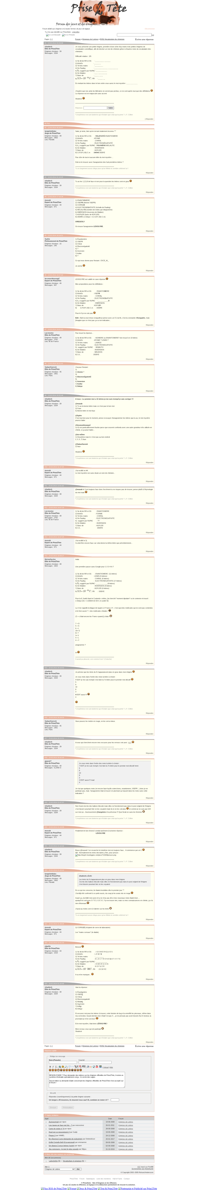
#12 (46, 507)
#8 (45, 363)
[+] (153, 35)
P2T (139, 1167)
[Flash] (88, 1066)
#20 (46, 827)
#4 (45, 196)
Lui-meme (49, 333)
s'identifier (75, 32)
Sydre (47, 239)
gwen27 (48, 761)
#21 (46, 846)
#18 (46, 757)
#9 (45, 395)
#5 (45, 235)
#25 (46, 983)
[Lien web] (60, 1066)
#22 (46, 870)
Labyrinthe (53, 1161)
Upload (105, 1067)
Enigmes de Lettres (90, 39)
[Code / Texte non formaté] (72, 1066)
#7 (45, 329)
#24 (46, 943)
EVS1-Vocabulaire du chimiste (112, 39)
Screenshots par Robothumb (142, 1169)
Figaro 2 (52, 1135)
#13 (46, 537)
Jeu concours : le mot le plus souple (63, 1149)
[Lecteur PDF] (80, 1066)
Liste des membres (104, 1179)
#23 (46, 924)
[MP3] (94, 1067)
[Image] (63, 1066)
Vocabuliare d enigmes (72, 1161)
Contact (127, 1179)
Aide (111, 1067)
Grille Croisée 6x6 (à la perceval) (62, 1142)
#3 (45, 177)
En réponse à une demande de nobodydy (65, 1139)
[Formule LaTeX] (76, 1066)
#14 (46, 556)
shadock (48, 47)
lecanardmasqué (52, 279)
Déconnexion (150, 29)
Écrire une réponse (144, 39)
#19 (46, 802)
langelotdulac (50, 131)
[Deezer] (91, 1066)
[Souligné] (56, 1066)
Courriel (81, 1060)
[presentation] (78, 71)
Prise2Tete (74, 1179)
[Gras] (50, 1066)
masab (48, 200)
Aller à (47, 1167)
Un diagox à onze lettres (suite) (61, 1146)
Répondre (149, 119)
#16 (46, 717)
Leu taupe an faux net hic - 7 (60, 1125)
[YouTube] (97, 1066)
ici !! (129, 742)
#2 (45, 127)
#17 (46, 738)
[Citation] (69, 1066)
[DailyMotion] (100, 1066)
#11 (46, 486)
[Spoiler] (83, 1066)
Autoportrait (54, 1122)
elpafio (48, 946)
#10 (46, 467)
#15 (46, 668)
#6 (45, 275)
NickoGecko (50, 559)
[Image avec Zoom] (66, 1066)
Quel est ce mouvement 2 (59, 1132)
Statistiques (90, 1179)
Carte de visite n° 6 (56, 1129)
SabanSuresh (51, 367)
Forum (78, 39)
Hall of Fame (117, 1179)
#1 (45, 43)
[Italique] (53, 1066)
